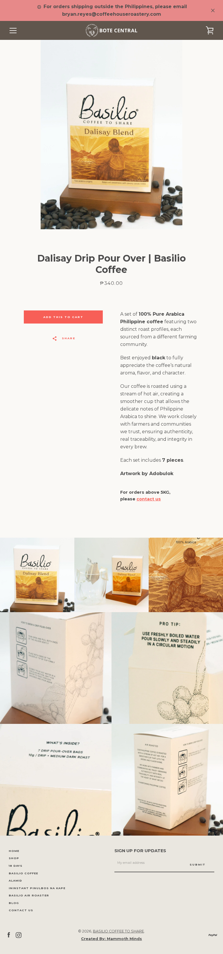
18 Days (15, 865)
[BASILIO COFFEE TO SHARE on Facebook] (9, 934)
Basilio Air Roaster (29, 895)
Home (14, 850)
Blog (14, 903)
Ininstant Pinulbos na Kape (37, 888)
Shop (14, 858)
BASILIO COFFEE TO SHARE (118, 931)
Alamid (15, 880)
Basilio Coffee (23, 873)
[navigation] (13, 30)
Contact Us (21, 910)
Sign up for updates (140, 850)
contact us (148, 499)
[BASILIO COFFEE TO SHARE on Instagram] (18, 934)
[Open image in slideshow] (111, 134)
